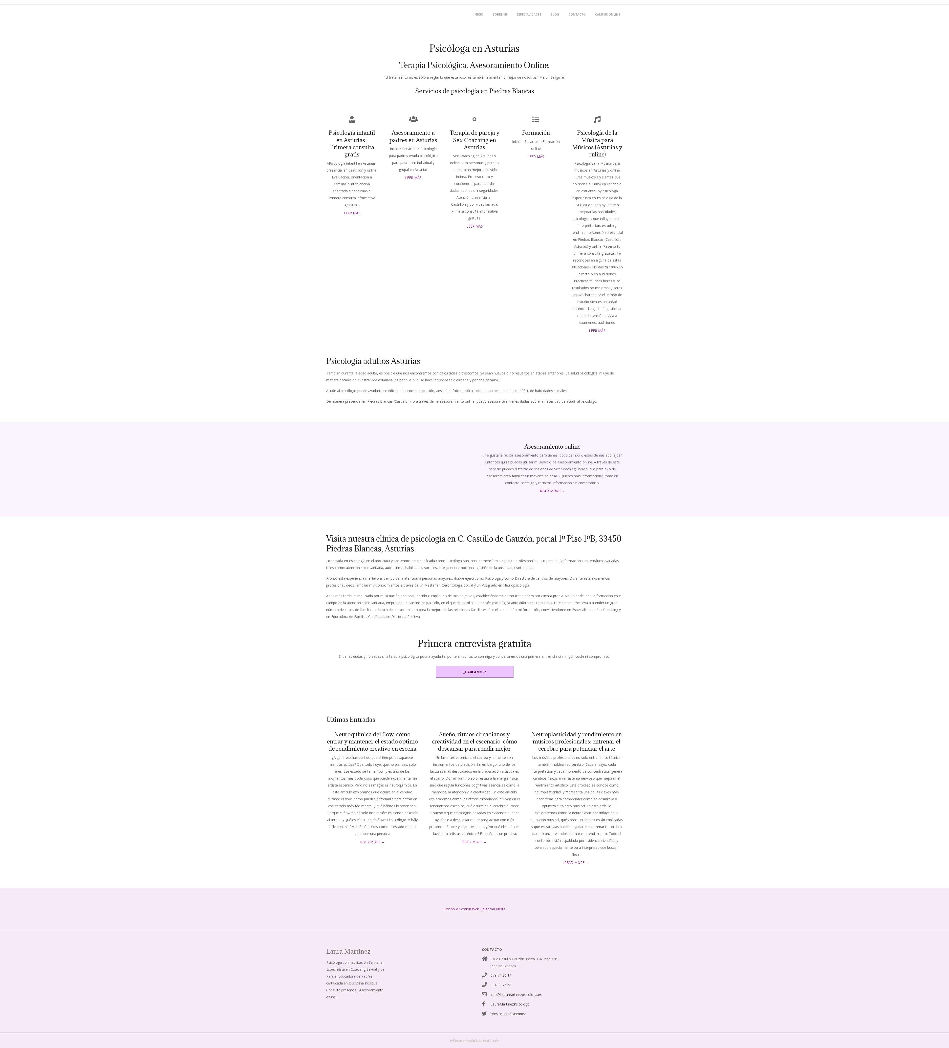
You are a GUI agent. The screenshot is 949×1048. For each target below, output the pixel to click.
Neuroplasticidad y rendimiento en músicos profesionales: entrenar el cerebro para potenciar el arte (576, 741)
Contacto (577, 14)
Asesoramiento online (552, 446)
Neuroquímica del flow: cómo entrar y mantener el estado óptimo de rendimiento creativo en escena (372, 741)
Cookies (494, 1040)
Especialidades (529, 14)
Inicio (478, 14)
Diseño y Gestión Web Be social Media (475, 909)
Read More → (552, 491)
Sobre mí (500, 14)
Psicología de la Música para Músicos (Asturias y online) (597, 143)
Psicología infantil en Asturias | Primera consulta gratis (352, 143)
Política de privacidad (462, 1040)
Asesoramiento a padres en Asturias (413, 136)
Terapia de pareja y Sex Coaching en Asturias (474, 140)
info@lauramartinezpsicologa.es (516, 994)
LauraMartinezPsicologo (510, 1004)
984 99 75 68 (501, 984)
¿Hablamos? (474, 672)
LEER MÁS (352, 213)
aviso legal (482, 1040)
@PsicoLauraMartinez (508, 1013)
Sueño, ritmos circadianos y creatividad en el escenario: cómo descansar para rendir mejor (474, 741)
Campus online (607, 14)
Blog (555, 14)
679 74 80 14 (501, 975)
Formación (536, 132)
